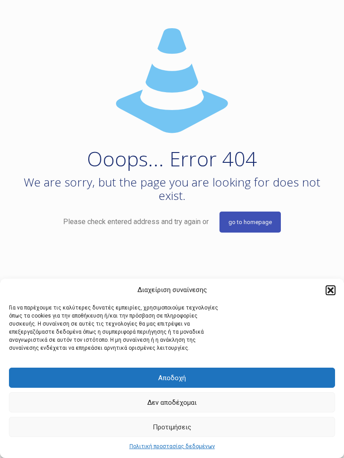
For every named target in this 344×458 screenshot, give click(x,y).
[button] (330, 290)
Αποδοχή (172, 378)
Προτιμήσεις (172, 427)
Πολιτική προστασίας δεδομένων (172, 446)
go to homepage (250, 222)
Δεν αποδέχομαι (172, 403)
